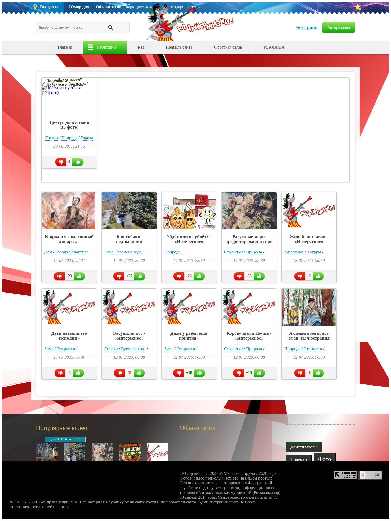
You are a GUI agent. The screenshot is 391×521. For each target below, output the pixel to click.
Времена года (129, 252)
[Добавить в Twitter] (335, 47)
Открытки (233, 252)
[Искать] (110, 27)
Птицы (51, 137)
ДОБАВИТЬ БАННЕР (65, 439)
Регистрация (306, 27)
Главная (65, 47)
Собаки (111, 348)
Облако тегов (109, 7)
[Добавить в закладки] (358, 7)
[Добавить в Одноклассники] (313, 47)
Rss (141, 47)
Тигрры (314, 252)
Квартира (79, 252)
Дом (48, 252)
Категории (106, 47)
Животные (294, 252)
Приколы (298, 459)
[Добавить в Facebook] (324, 47)
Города (87, 137)
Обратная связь (228, 47)
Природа (69, 137)
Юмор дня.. (80, 7)
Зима (108, 252)
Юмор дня (191, 21)
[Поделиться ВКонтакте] (302, 47)
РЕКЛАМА (274, 47)
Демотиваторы (303, 447)
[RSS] (346, 47)
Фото (324, 459)
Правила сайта (179, 47)
